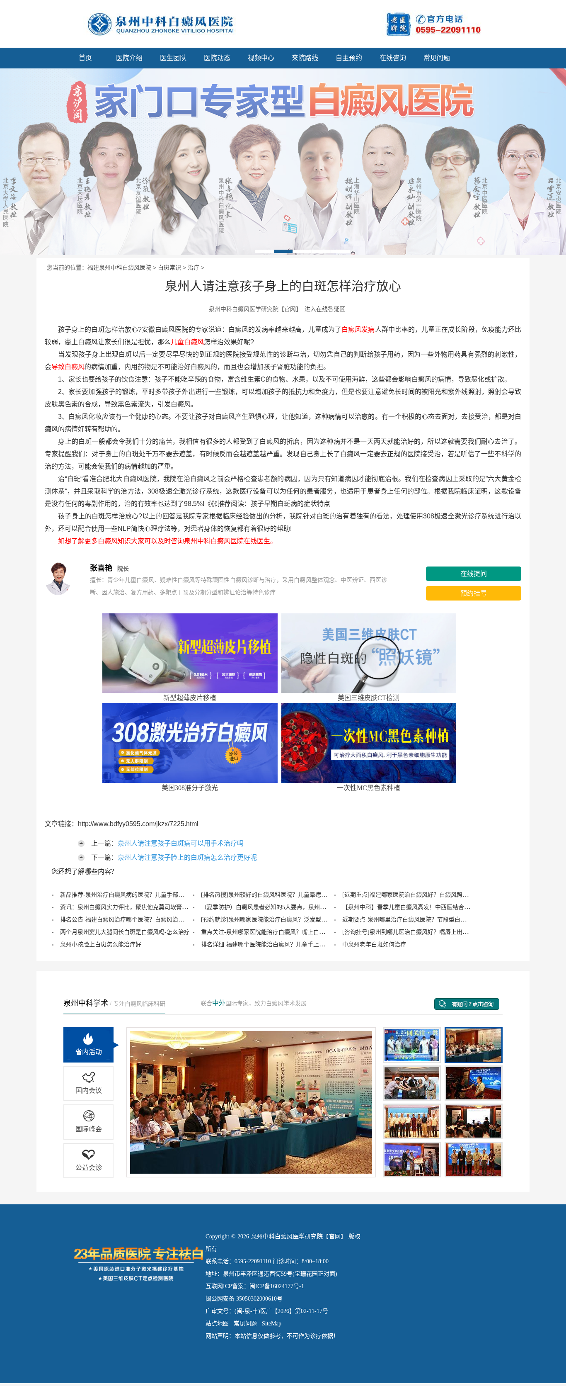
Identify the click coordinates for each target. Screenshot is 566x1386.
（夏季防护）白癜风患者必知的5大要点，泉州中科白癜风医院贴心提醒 (292, 907)
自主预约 (349, 57)
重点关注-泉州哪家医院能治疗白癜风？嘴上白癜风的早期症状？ (283, 932)
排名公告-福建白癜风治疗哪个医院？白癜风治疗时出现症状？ (139, 920)
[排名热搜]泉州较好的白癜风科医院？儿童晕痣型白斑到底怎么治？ (287, 895)
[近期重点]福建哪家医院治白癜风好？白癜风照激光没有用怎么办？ (428, 895)
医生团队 (173, 57)
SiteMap (271, 1323)
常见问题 (436, 57)
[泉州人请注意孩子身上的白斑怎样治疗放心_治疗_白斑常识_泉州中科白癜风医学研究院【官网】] (154, 22)
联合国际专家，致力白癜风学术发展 (254, 1003)
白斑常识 (169, 267)
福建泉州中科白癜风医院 (119, 267)
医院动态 (217, 57)
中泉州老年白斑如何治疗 (374, 944)
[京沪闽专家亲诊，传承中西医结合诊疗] (283, 161)
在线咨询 (393, 57)
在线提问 (473, 573)
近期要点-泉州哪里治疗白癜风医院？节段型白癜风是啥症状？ (421, 920)
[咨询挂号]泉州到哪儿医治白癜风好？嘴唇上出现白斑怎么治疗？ (425, 932)
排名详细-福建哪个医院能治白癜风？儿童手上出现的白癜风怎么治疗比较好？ (300, 944)
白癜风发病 (358, 329)
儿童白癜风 (187, 341)
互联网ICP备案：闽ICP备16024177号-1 (255, 1286)
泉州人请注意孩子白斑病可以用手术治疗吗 (181, 843)
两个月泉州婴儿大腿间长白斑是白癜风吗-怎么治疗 (125, 932)
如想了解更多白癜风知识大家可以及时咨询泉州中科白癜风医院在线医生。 (161, 541)
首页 (85, 57)
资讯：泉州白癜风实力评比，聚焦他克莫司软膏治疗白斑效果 (138, 907)
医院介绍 (129, 57)
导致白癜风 (68, 366)
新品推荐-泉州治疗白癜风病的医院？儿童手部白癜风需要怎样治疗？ (148, 895)
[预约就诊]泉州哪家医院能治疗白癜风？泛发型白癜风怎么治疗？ (284, 920)
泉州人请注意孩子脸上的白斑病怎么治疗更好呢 (187, 857)
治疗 (193, 267)
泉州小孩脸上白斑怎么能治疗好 (100, 944)
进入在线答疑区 (325, 309)
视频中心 (261, 57)
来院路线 (305, 57)
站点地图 (217, 1323)
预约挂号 (473, 593)
